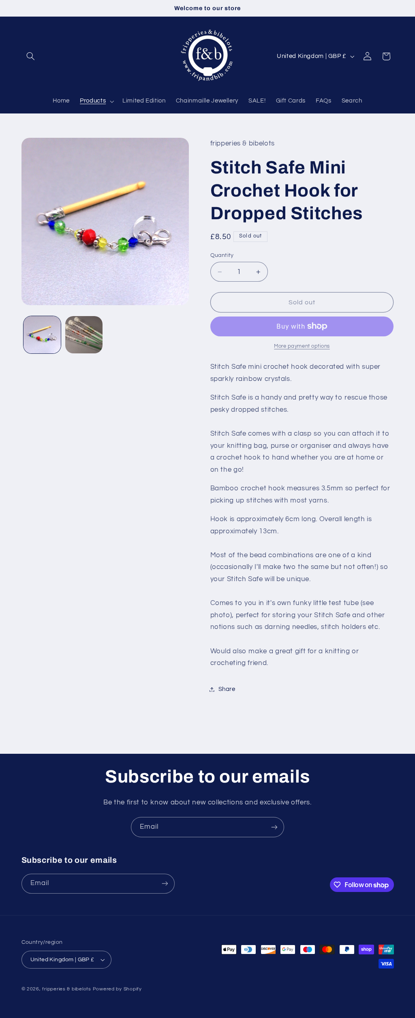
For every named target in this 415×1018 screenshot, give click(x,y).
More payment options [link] (302, 346)
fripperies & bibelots (66, 989)
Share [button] (226, 689)
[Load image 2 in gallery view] (84, 334)
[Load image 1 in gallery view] (42, 334)
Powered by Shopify (117, 989)
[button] (30, 56)
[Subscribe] (274, 827)
